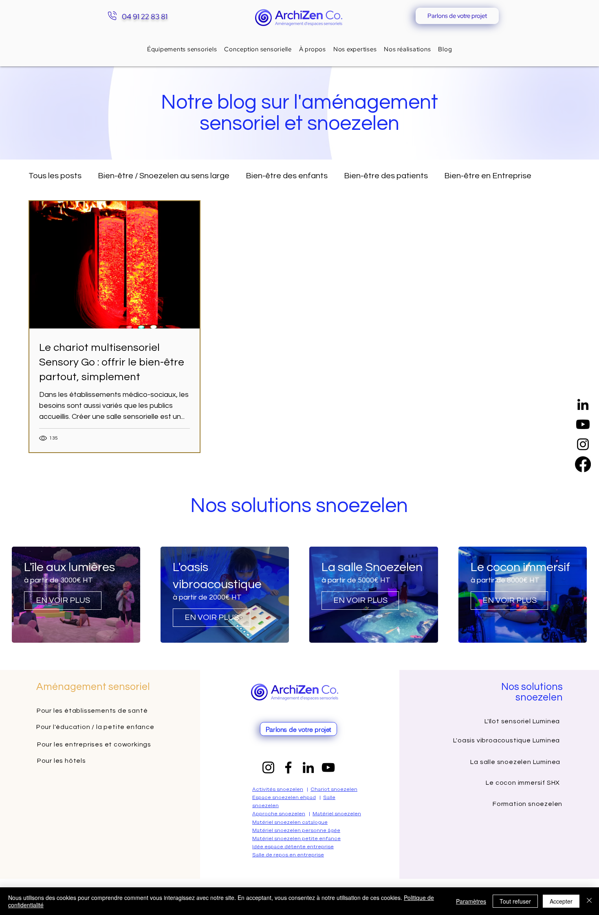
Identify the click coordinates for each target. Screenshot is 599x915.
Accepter (561, 901)
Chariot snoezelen (334, 789)
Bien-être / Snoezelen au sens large (163, 176)
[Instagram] (583, 444)
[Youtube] (583, 424)
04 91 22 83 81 (144, 16)
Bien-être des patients (386, 176)
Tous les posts (55, 176)
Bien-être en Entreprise (487, 176)
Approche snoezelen (278, 813)
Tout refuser (515, 901)
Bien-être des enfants (287, 176)
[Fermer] (589, 901)
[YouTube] (328, 767)
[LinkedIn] (583, 404)
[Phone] (112, 15)
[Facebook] (583, 464)
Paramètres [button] (471, 901)
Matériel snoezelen (337, 813)
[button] (355, 49)
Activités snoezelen (277, 789)
